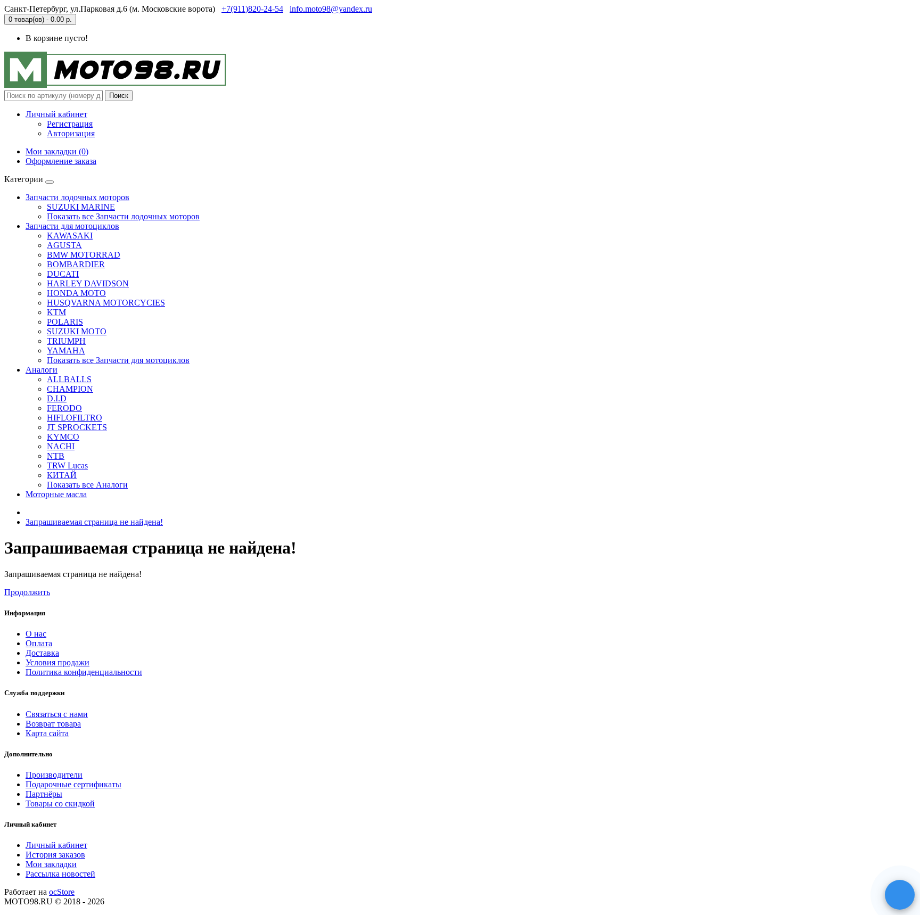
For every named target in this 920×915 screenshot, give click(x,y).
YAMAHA (66, 350)
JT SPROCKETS (77, 427)
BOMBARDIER (76, 264)
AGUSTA (64, 245)
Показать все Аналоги (87, 484)
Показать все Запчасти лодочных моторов (123, 216)
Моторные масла (56, 494)
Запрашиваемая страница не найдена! (94, 521)
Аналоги (42, 369)
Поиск (118, 96)
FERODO (64, 408)
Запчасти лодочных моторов (77, 197)
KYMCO (63, 436)
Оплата (39, 643)
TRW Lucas (67, 465)
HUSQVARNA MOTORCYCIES (106, 302)
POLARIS (65, 321)
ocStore (62, 891)
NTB (55, 455)
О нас (36, 633)
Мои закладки (51, 864)
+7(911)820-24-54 (252, 8)
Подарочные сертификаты (73, 784)
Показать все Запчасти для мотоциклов (118, 360)
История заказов (55, 854)
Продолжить (27, 592)
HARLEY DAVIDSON (88, 283)
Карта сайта (47, 733)
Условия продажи (57, 662)
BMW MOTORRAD (83, 254)
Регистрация (70, 123)
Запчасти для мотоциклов (72, 225)
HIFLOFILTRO (74, 417)
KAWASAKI (70, 235)
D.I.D (57, 398)
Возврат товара (53, 723)
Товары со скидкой (60, 803)
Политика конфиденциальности (84, 672)
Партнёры (44, 793)
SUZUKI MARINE (81, 206)
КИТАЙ (62, 475)
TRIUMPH (66, 340)
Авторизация (71, 133)
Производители (54, 774)
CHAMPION (70, 388)
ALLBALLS (69, 379)
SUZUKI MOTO (76, 331)
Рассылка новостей (60, 873)
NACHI (61, 446)
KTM (56, 312)
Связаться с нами (57, 714)
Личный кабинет (56, 845)
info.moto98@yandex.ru (331, 8)
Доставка (42, 652)
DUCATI (63, 273)
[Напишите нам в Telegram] (900, 895)
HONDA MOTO (76, 293)
